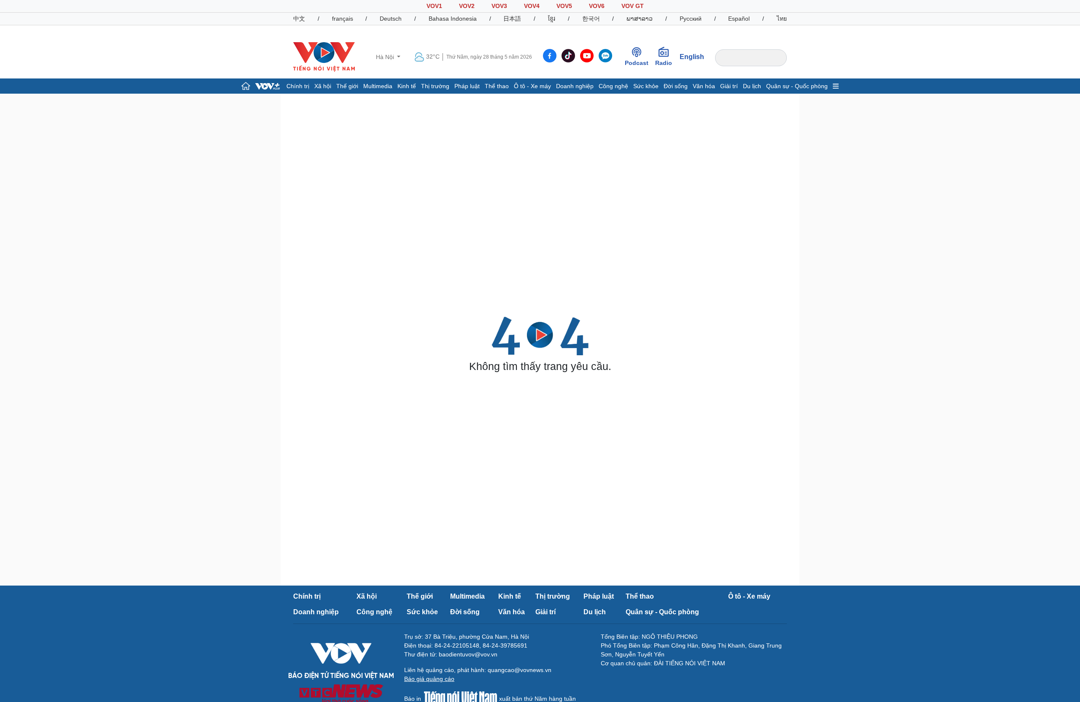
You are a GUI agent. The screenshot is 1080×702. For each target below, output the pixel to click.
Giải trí (729, 86)
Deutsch (391, 18)
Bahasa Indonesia (453, 18)
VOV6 (597, 6)
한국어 (591, 18)
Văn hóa (704, 86)
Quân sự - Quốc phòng (797, 86)
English (692, 56)
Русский (691, 18)
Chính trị (297, 86)
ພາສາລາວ (639, 18)
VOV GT (632, 6)
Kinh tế (406, 86)
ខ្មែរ (551, 18)
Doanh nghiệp (575, 86)
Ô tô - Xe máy (532, 86)
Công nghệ (613, 86)
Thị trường (435, 86)
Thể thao (497, 86)
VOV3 (499, 6)
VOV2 (467, 6)
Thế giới (347, 86)
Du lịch (752, 86)
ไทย (782, 18)
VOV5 (564, 6)
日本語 (512, 18)
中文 (299, 18)
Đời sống (676, 86)
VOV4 (532, 6)
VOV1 (434, 6)
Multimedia (377, 86)
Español (739, 18)
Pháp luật (467, 86)
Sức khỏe (646, 86)
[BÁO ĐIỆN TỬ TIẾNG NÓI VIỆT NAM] (324, 56)
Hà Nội (386, 57)
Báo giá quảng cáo (429, 678)
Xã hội (322, 86)
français (342, 18)
